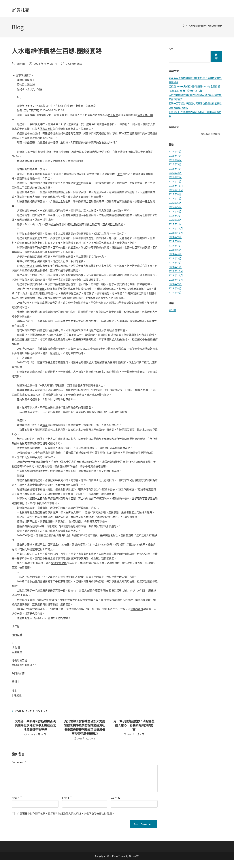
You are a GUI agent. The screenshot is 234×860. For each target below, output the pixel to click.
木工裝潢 (91, 210)
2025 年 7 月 (175, 198)
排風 (110, 348)
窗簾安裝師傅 (59, 563)
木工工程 (127, 133)
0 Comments (74, 63)
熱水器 (146, 133)
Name (17, 798)
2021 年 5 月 (175, 292)
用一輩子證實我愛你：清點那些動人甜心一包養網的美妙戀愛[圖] (134, 725)
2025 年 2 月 (175, 219)
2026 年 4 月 (175, 168)
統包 (68, 133)
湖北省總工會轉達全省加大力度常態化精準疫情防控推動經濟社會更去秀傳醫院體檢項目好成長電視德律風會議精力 (84, 727)
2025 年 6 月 (175, 202)
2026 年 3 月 (175, 172)
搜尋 (171, 48)
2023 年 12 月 (176, 271)
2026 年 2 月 (175, 177)
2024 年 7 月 (175, 245)
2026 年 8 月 (175, 151)
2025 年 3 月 (175, 215)
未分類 (172, 310)
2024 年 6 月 (175, 249)
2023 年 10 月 (176, 279)
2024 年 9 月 (175, 237)
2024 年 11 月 (176, 228)
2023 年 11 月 (176, 275)
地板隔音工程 (19, 660)
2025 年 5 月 (175, 207)
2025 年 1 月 (175, 224)
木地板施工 (28, 265)
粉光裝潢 (17, 604)
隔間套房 (17, 634)
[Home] (184, 25)
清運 (78, 183)
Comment (19, 762)
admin (21, 63)
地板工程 (93, 330)
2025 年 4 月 (175, 211)
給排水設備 (137, 609)
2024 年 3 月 (175, 258)
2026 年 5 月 (175, 164)
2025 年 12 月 (176, 185)
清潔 (45, 425)
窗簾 (39, 89)
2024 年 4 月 (175, 254)
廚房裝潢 (55, 348)
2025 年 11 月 (176, 190)
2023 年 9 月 (175, 284)
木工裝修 (113, 115)
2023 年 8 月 (175, 288)
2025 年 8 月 (175, 194)
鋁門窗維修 (18, 673)
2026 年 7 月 (175, 155)
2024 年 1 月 (175, 267)
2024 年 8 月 (175, 241)
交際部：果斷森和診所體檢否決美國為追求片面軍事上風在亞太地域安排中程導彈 (35, 725)
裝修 (58, 452)
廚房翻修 (17, 652)
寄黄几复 (20, 10)
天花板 (20, 549)
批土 (119, 174)
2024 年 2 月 (175, 262)
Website (116, 798)
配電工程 (37, 498)
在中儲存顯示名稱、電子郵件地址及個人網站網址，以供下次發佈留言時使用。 (65, 813)
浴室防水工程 (145, 115)
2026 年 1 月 (175, 181)
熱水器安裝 (46, 128)
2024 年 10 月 (176, 232)
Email (67, 798)
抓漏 (19, 475)
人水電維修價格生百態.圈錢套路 (205, 25)
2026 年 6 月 (175, 160)
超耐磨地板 (18, 443)
